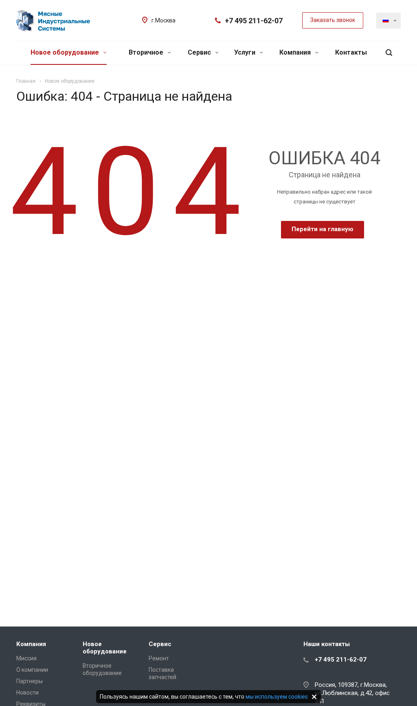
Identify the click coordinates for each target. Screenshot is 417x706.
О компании (32, 669)
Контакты (351, 52)
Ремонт (159, 658)
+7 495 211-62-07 (254, 20)
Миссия (26, 658)
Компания (295, 52)
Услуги (245, 52)
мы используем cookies (277, 696)
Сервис (200, 52)
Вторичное (147, 52)
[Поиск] (389, 53)
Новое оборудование (66, 52)
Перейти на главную (322, 229)
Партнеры (29, 681)
